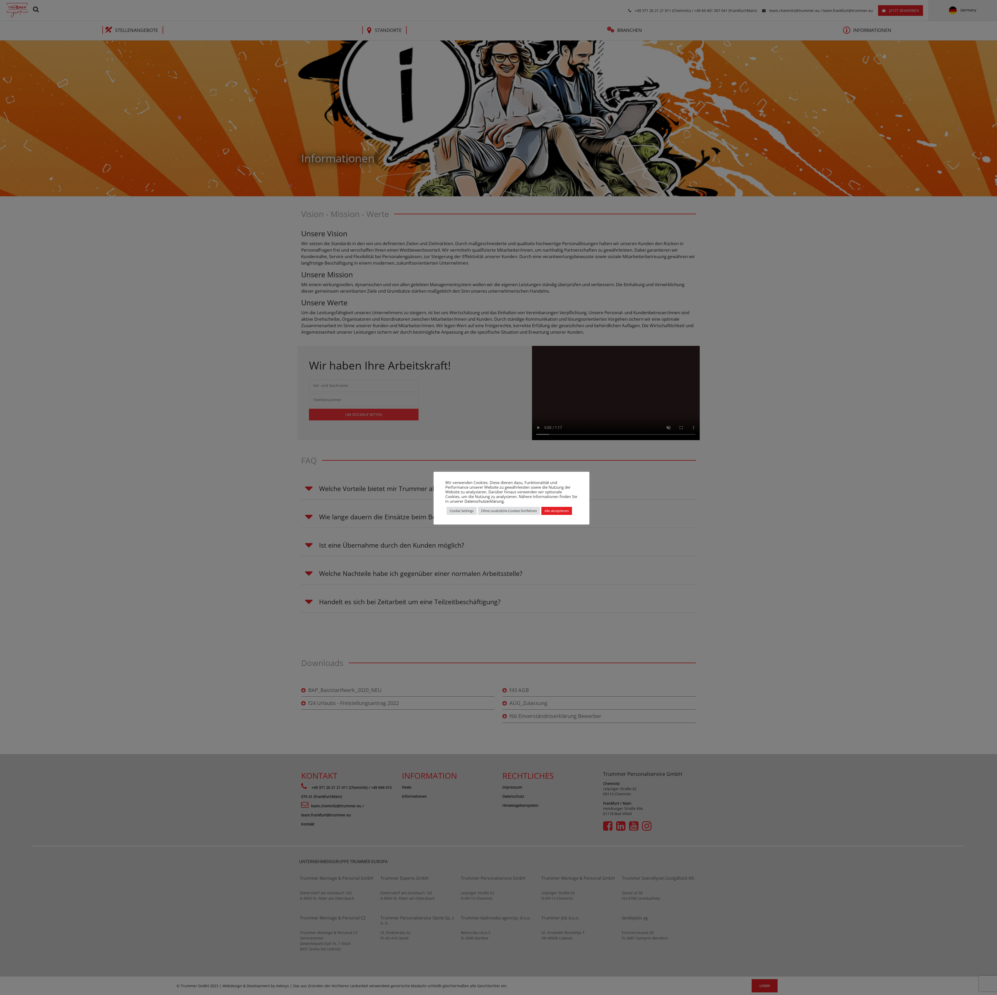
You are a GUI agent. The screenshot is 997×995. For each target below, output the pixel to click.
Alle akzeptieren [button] (556, 510)
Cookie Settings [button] (462, 510)
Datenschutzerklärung (484, 501)
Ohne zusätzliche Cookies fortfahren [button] (509, 510)
